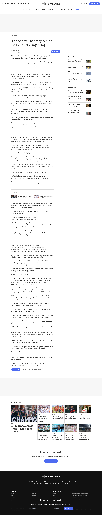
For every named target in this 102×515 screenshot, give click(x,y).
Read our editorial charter (62, 483)
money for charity (47, 321)
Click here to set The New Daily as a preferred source (30, 363)
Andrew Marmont (15, 50)
